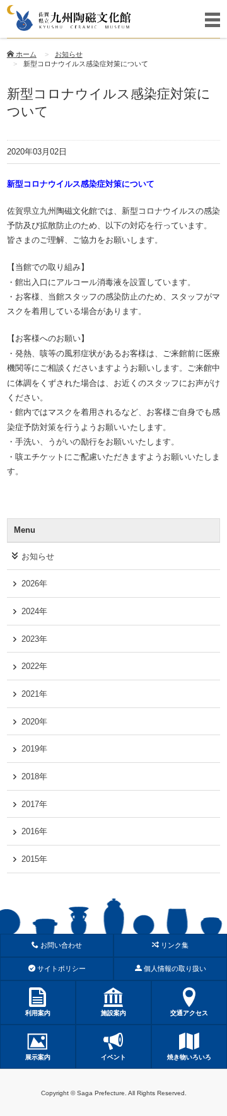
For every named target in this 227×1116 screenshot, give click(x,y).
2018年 (34, 776)
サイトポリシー (60, 968)
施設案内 (113, 1012)
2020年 (34, 721)
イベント (113, 1057)
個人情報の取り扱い (174, 968)
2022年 (34, 666)
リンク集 (174, 945)
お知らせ (69, 54)
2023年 (34, 639)
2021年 (34, 694)
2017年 (34, 804)
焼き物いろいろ (189, 1057)
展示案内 (37, 1057)
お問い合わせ (60, 945)
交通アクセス (189, 1012)
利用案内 (37, 1012)
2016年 (34, 831)
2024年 (34, 611)
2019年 (34, 748)
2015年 (34, 859)
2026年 (34, 583)
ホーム (25, 54)
